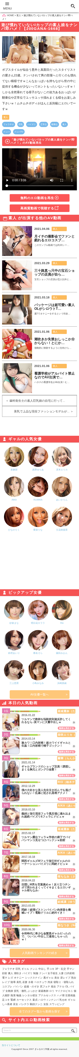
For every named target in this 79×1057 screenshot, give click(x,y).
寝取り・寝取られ (64, 982)
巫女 (15, 1004)
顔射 (4, 973)
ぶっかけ (32, 990)
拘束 (50, 982)
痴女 (53, 986)
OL (67, 986)
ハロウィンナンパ (48, 999)
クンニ (33, 968)
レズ (10, 977)
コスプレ (7, 986)
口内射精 (69, 973)
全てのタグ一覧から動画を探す (39, 1011)
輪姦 (18, 995)
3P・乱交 (60, 968)
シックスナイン (34, 977)
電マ (4, 977)
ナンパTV (18, 132)
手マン (70, 968)
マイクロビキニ (64, 990)
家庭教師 (43, 990)
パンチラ (24, 1004)
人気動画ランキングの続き (39, 953)
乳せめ (63, 999)
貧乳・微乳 (20, 990)
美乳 (18, 982)
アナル (60, 986)
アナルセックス (47, 995)
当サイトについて (11, 1045)
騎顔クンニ (36, 1004)
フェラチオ (8, 124)
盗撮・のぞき (31, 986)
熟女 (73, 977)
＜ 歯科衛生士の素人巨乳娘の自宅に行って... (33, 400)
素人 (5, 117)
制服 (35, 973)
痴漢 (13, 995)
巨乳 (21, 124)
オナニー (19, 977)
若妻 (24, 982)
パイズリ (31, 124)
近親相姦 (70, 995)
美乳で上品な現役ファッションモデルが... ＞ (45, 411)
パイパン (18, 986)
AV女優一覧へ (39, 694)
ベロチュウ (40, 982)
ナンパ (6, 132)
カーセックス (24, 999)
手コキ (50, 968)
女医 (45, 1004)
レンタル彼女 (29, 995)
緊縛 (13, 999)
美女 (56, 977)
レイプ (6, 982)
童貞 (34, 999)
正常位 (43, 124)
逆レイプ (65, 977)
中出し (42, 968)
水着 (30, 982)
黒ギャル (48, 977)
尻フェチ (45, 986)
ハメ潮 (60, 995)
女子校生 (53, 973)
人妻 (61, 973)
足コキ (6, 999)
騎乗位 (54, 124)
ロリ (51, 990)
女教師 (9, 990)
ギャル (25, 968)
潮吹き (17, 973)
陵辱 (13, 982)
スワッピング (56, 1004)
